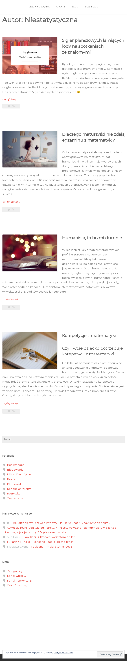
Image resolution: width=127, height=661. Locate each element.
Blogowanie (15, 469)
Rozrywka (13, 493)
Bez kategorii (16, 464)
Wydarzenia (15, 498)
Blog (75, 6)
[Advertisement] (63, 621)
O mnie (60, 6)
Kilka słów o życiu (19, 474)
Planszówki (14, 484)
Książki (11, 479)
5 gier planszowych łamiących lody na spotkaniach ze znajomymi (93, 46)
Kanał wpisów (16, 575)
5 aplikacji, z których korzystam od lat (49, 537)
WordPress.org (17, 585)
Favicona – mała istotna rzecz (53, 541)
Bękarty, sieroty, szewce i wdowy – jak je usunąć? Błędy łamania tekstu (61, 522)
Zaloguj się (14, 571)
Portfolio (92, 6)
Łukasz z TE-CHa (18, 541)
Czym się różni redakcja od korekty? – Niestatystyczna (44, 527)
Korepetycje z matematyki (89, 335)
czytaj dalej (10, 99)
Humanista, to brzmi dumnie (92, 237)
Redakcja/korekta (19, 488)
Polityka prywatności (63, 653)
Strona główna (39, 6)
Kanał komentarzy (20, 580)
